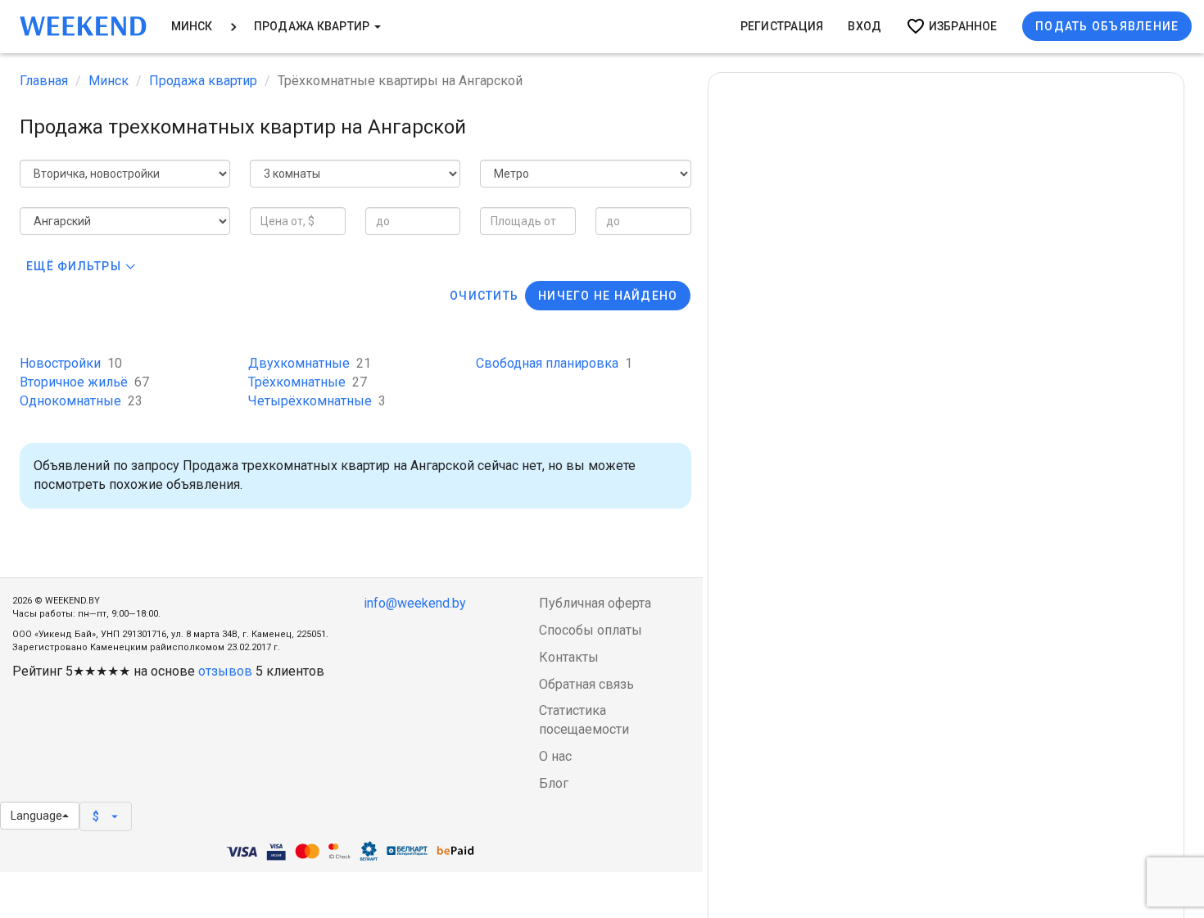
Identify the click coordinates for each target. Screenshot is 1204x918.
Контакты (569, 657)
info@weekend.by (415, 603)
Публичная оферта (595, 603)
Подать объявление (1107, 26)
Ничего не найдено (607, 295)
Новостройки (71, 363)
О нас (555, 756)
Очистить (484, 295)
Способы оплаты (590, 630)
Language (36, 815)
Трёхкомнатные (307, 382)
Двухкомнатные (309, 363)
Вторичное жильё (84, 382)
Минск (192, 26)
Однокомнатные (81, 401)
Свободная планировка (554, 363)
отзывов (225, 671)
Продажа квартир (313, 26)
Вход (864, 26)
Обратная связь (586, 684)
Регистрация (782, 26)
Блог (553, 783)
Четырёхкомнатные (317, 401)
